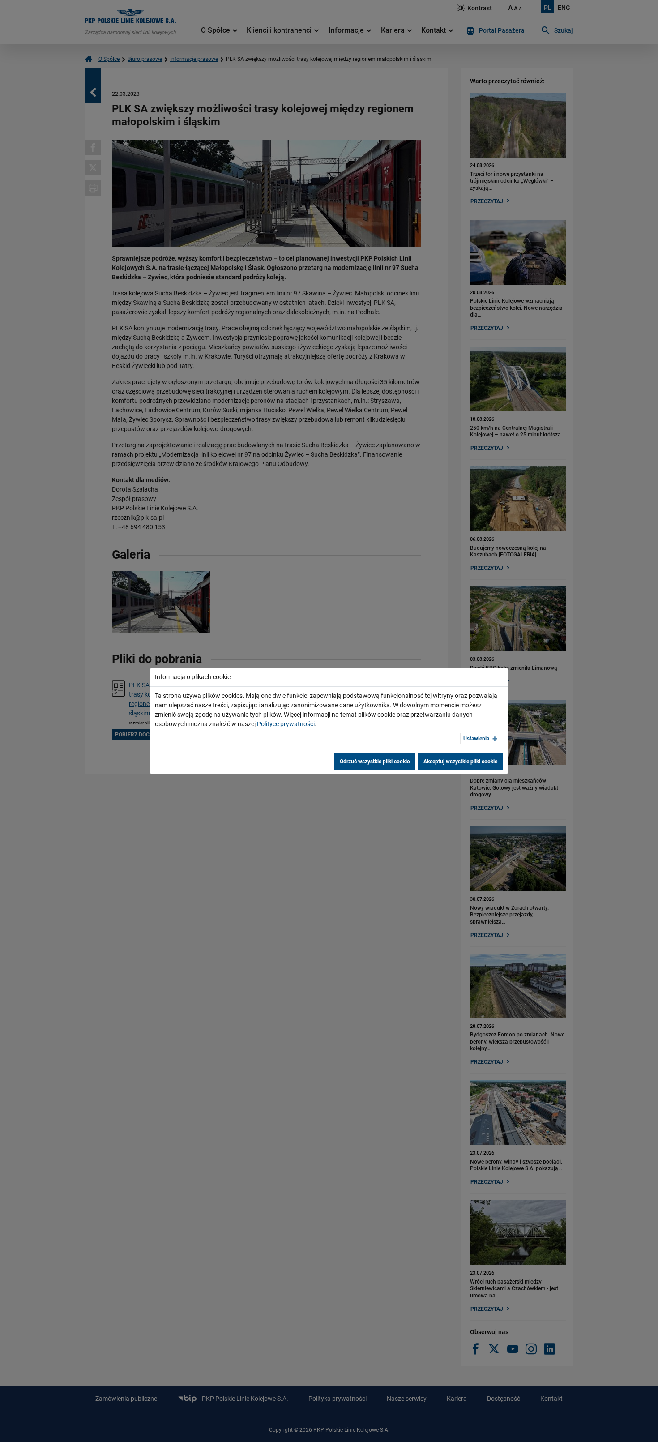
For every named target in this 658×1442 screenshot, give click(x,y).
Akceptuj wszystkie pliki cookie (460, 761)
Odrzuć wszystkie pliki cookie (375, 761)
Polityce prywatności (286, 723)
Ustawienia (476, 739)
